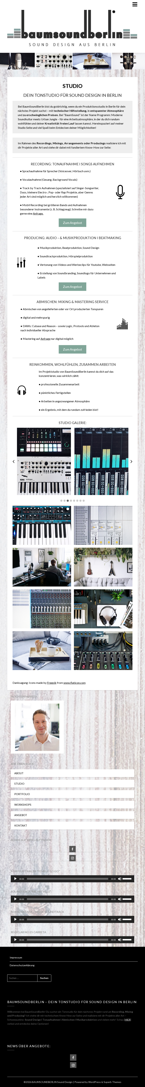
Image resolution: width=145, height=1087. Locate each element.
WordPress (94, 1081)
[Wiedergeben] (15, 879)
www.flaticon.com (74, 682)
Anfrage (45, 338)
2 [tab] (64, 501)
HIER (127, 1019)
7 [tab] (80, 501)
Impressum (16, 957)
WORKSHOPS (22, 804)
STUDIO (19, 783)
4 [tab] (71, 501)
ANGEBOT (20, 815)
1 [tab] (61, 501)
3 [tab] (68, 501)
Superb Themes (112, 1081)
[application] (72, 878)
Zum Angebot (72, 223)
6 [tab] (77, 501)
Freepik (51, 682)
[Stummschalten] (119, 879)
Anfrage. (38, 213)
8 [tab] (84, 501)
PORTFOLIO (22, 794)
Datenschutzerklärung (22, 965)
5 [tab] (74, 501)
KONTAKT (20, 825)
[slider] (127, 878)
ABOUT (19, 773)
